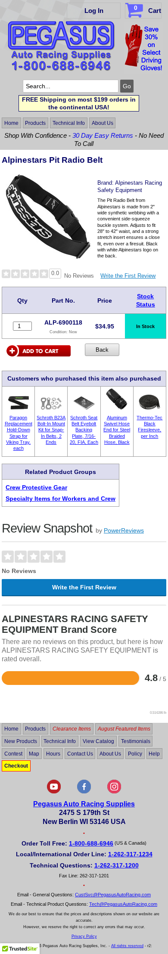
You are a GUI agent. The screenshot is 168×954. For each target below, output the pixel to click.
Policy (135, 753)
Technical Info (69, 123)
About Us (102, 123)
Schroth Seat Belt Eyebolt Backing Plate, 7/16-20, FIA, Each (84, 430)
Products (35, 123)
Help (154, 753)
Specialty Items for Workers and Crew (60, 498)
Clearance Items (72, 729)
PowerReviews (124, 530)
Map (34, 753)
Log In (93, 10)
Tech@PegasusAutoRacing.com (123, 904)
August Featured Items (124, 729)
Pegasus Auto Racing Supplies (84, 804)
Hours (53, 753)
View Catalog (98, 741)
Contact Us (80, 753)
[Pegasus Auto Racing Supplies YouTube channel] (54, 791)
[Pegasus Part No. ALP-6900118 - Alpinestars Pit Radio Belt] (48, 257)
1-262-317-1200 (116, 865)
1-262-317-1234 (130, 854)
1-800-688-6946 (91, 843)
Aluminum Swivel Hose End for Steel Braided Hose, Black (116, 430)
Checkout (16, 766)
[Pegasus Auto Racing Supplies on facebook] (84, 791)
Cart (147, 9)
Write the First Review (128, 276)
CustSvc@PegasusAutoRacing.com (113, 894)
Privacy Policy (84, 936)
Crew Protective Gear (36, 487)
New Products (20, 741)
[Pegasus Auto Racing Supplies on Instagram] (114, 791)
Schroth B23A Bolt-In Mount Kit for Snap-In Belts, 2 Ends (51, 430)
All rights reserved (127, 946)
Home (11, 123)
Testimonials (135, 741)
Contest (13, 753)
